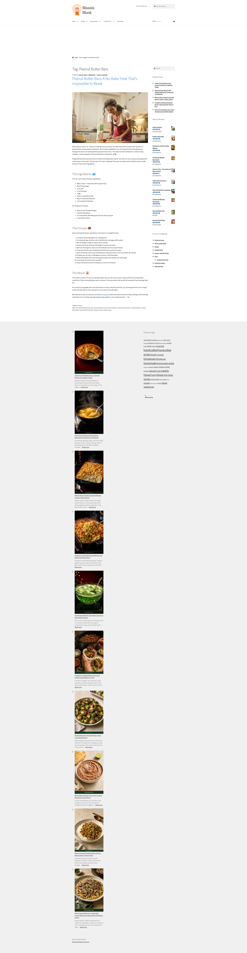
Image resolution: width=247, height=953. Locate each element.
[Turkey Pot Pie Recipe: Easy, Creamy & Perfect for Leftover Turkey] (89, 352)
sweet (159, 383)
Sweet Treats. (108, 310)
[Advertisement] (123, 39)
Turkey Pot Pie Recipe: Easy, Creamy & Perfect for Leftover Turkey (163, 85)
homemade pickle (165, 363)
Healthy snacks (157, 354)
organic (165, 370)
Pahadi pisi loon (164, 375)
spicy (168, 379)
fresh (145, 346)
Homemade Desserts (124, 308)
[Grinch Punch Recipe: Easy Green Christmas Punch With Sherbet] (89, 592)
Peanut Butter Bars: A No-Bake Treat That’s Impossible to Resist (104, 81)
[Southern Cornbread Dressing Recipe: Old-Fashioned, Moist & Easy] (89, 532)
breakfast (154, 340)
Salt (157, 379)
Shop (74, 21)
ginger (154, 346)
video (118, 149)
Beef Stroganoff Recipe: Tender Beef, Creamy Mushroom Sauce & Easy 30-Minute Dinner (89, 915)
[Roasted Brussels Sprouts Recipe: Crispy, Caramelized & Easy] (89, 712)
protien (152, 379)
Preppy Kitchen (98, 310)
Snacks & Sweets (160, 263)
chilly (168, 340)
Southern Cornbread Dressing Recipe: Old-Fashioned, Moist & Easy (164, 104)
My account (94, 21)
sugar (151, 383)
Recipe (80, 305)
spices (165, 379)
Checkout (120, 21)
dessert (161, 343)
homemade (150, 363)
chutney (150, 343)
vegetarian (149, 386)
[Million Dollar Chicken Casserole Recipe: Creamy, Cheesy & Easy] (89, 472)
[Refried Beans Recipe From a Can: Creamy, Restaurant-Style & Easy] (89, 772)
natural (152, 370)
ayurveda (147, 340)
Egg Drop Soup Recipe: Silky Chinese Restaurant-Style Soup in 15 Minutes (164, 92)
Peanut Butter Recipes (86, 310)
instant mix (146, 367)
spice (160, 379)
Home (76, 57)
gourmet (160, 346)
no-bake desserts (136, 308)
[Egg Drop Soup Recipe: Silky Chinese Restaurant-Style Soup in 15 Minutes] (89, 412)
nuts (158, 371)
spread (147, 383)
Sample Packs (159, 250)
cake (162, 340)
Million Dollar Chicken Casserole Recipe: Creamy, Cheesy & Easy (164, 98)
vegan (164, 382)
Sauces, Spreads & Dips (162, 253)
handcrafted (151, 350)
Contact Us (107, 21)
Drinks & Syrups (159, 240)
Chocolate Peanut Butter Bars (84, 308)
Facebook (106, 294)
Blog (83, 21)
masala (146, 371)
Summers (155, 383)
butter (159, 340)
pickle (147, 379)
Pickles (157, 247)
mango (156, 367)
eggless (165, 343)
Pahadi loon (150, 375)
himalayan (149, 359)
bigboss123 (91, 75)
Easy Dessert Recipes (110, 308)
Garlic (149, 346)
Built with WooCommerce (80, 942)
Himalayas (161, 359)
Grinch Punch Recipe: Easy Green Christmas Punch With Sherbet (164, 111)
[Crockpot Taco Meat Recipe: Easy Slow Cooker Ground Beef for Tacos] (89, 652)
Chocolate (146, 343)
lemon (151, 367)
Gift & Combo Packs (160, 243)
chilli (164, 340)
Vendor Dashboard (141, 6)
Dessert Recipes (99, 308)
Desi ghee (157, 343)
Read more (84, 387)
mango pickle (164, 367)
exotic (169, 343)
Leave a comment (102, 75)
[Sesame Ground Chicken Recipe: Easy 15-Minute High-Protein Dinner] (89, 830)
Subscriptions (159, 266)
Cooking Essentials (162, 260)
